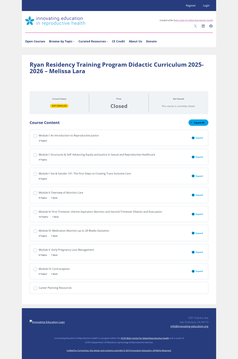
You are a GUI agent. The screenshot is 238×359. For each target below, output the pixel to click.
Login (206, 5)
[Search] (209, 40)
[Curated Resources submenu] (107, 41)
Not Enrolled (59, 106)
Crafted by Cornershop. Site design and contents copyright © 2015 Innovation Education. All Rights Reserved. (119, 350)
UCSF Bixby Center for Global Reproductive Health (145, 338)
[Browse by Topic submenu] (74, 41)
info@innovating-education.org (189, 326)
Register (191, 5)
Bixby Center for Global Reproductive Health (193, 20)
